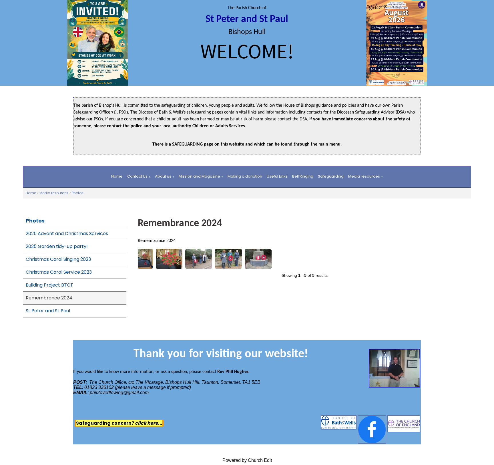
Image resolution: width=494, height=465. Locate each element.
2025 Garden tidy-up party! (57, 246)
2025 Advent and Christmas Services (67, 233)
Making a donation (245, 176)
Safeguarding (331, 176)
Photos (77, 192)
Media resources (364, 176)
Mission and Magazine (199, 176)
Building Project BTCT (49, 285)
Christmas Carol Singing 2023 (58, 259)
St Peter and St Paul (48, 310)
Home (117, 176)
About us (163, 176)
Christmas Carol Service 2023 (59, 272)
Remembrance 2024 (49, 298)
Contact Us (137, 176)
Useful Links (277, 176)
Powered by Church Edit (247, 460)
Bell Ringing (302, 176)
